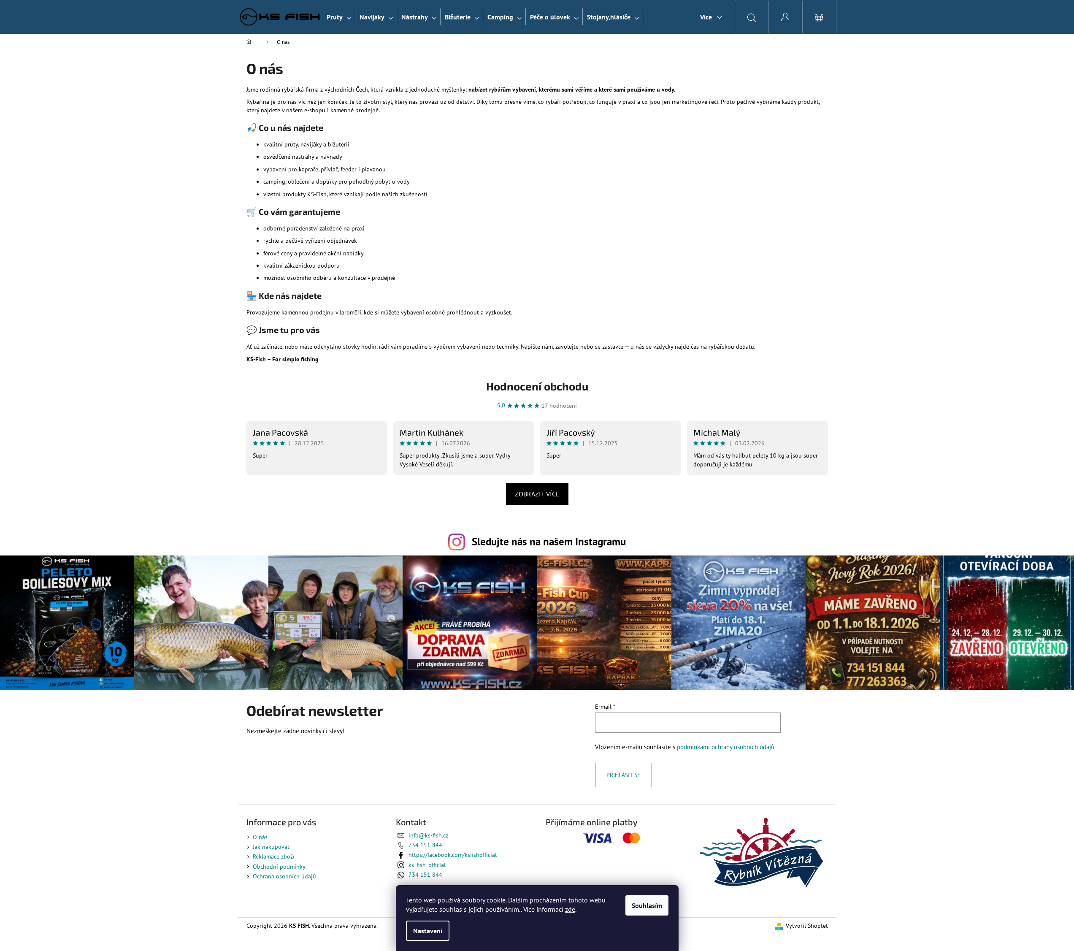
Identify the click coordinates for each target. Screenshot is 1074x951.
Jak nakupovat (271, 847)
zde (570, 909)
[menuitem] (338, 17)
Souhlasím (647, 905)
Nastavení (427, 931)
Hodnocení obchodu (537, 386)
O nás (260, 837)
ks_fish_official (427, 865)
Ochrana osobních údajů (284, 876)
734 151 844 (425, 845)
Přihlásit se (623, 775)
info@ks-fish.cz (428, 835)
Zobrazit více (537, 494)
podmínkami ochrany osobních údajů (725, 746)
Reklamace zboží (274, 856)
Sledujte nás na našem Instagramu (549, 541)
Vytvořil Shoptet (807, 925)
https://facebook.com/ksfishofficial (452, 855)
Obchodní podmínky (279, 866)
